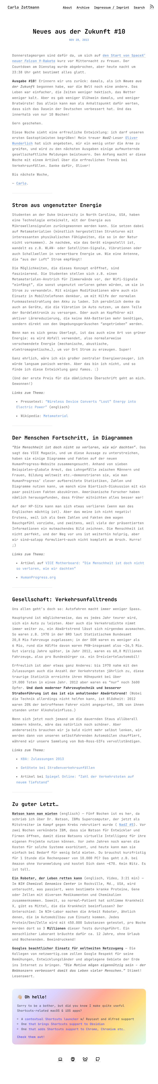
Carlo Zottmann (23, 7)
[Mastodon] (73, 1059)
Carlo (21, 183)
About (67, 8)
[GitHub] (97, 1059)
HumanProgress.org (38, 577)
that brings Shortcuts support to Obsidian (67, 1024)
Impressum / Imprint (111, 8)
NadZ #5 (126, 825)
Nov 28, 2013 (79, 40)
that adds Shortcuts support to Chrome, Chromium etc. (77, 1029)
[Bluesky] (85, 1059)
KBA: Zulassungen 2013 (42, 759)
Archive (83, 8)
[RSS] (151, 8)
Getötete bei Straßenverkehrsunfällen (58, 768)
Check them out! (31, 1037)
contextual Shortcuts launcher (52, 1019)
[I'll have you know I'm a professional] (60, 1059)
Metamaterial (55, 416)
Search (139, 8)
